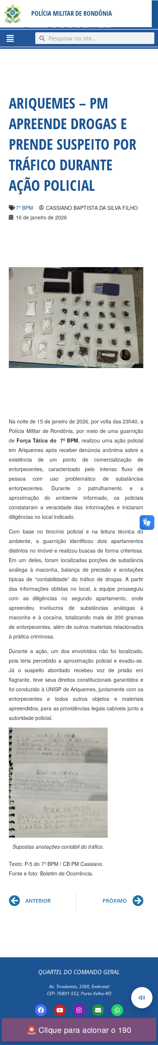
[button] (10, 38)
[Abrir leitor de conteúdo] (141, 997)
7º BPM (24, 207)
